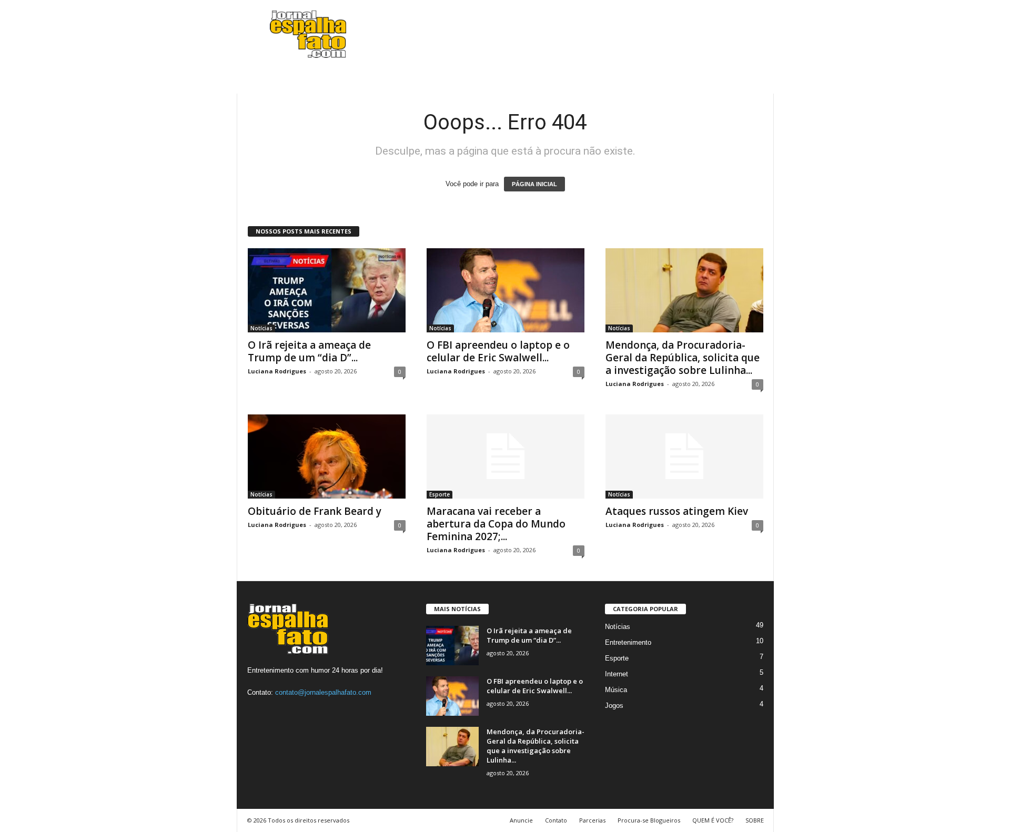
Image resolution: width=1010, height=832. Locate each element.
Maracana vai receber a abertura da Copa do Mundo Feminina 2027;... (496, 523)
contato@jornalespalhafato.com (323, 692)
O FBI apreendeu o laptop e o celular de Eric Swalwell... (498, 351)
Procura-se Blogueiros (649, 820)
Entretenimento (628, 642)
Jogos (614, 705)
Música (616, 690)
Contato (556, 820)
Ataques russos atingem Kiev (676, 511)
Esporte (439, 494)
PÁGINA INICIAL (534, 184)
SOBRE (754, 820)
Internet (616, 674)
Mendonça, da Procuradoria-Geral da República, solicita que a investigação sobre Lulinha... (682, 357)
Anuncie (521, 820)
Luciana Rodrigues (277, 371)
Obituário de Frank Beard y (314, 511)
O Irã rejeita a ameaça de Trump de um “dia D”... (309, 351)
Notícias (261, 328)
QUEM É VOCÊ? (712, 820)
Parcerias (592, 820)
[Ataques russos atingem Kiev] (684, 456)
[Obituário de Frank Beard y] (327, 456)
